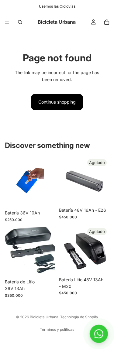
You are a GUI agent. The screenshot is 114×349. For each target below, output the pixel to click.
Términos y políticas (57, 329)
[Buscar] (20, 22)
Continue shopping (57, 101)
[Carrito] (106, 22)
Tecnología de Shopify (79, 317)
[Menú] (7, 22)
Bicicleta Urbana (44, 317)
